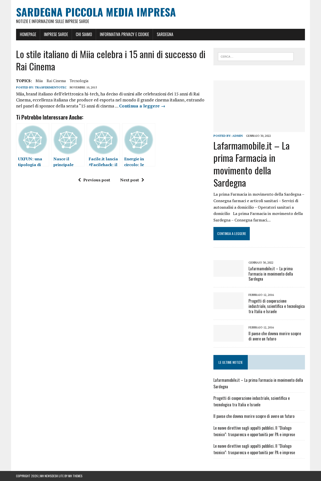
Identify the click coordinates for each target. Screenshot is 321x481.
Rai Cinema (56, 80)
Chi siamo (84, 34)
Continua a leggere (142, 106)
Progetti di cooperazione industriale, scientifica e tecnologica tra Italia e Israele (277, 306)
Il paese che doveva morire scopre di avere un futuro (275, 336)
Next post (129, 180)
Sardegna (165, 34)
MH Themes (75, 476)
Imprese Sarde (56, 34)
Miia (39, 80)
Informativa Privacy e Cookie (124, 34)
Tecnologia (79, 80)
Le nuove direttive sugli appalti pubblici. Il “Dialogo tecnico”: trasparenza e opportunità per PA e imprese (254, 431)
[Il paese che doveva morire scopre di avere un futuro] (228, 338)
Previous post (96, 180)
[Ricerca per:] (256, 56)
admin (237, 136)
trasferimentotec (50, 87)
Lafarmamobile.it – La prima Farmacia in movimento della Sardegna (251, 163)
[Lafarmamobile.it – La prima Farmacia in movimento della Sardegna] (259, 128)
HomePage (28, 34)
